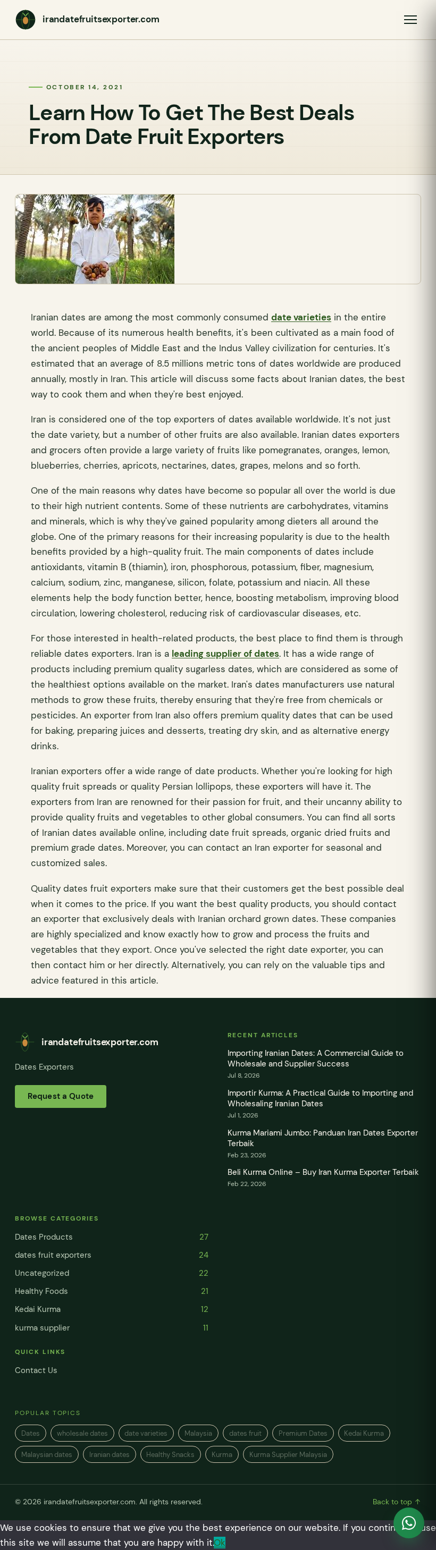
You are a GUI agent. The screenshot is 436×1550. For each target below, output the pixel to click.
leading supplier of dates (225, 653)
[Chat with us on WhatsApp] (408, 1522)
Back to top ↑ (397, 1501)
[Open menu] (410, 19)
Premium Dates (303, 1433)
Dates (30, 1433)
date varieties (301, 317)
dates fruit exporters (111, 1255)
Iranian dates (109, 1454)
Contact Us (36, 1370)
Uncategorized (111, 1273)
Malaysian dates (46, 1454)
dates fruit (245, 1433)
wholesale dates (82, 1433)
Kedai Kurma (111, 1309)
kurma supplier (111, 1328)
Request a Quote (61, 1096)
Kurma (222, 1454)
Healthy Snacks (170, 1454)
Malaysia (198, 1433)
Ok (219, 1542)
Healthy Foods (111, 1291)
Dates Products (111, 1237)
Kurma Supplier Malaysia (288, 1454)
